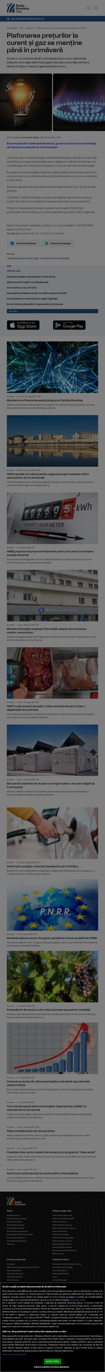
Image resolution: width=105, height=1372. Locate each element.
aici (22, 1318)
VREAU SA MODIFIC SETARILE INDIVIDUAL (51, 1367)
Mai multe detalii (78, 1300)
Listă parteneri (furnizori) (14, 1354)
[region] (52, 1327)
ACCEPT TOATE (52, 1361)
